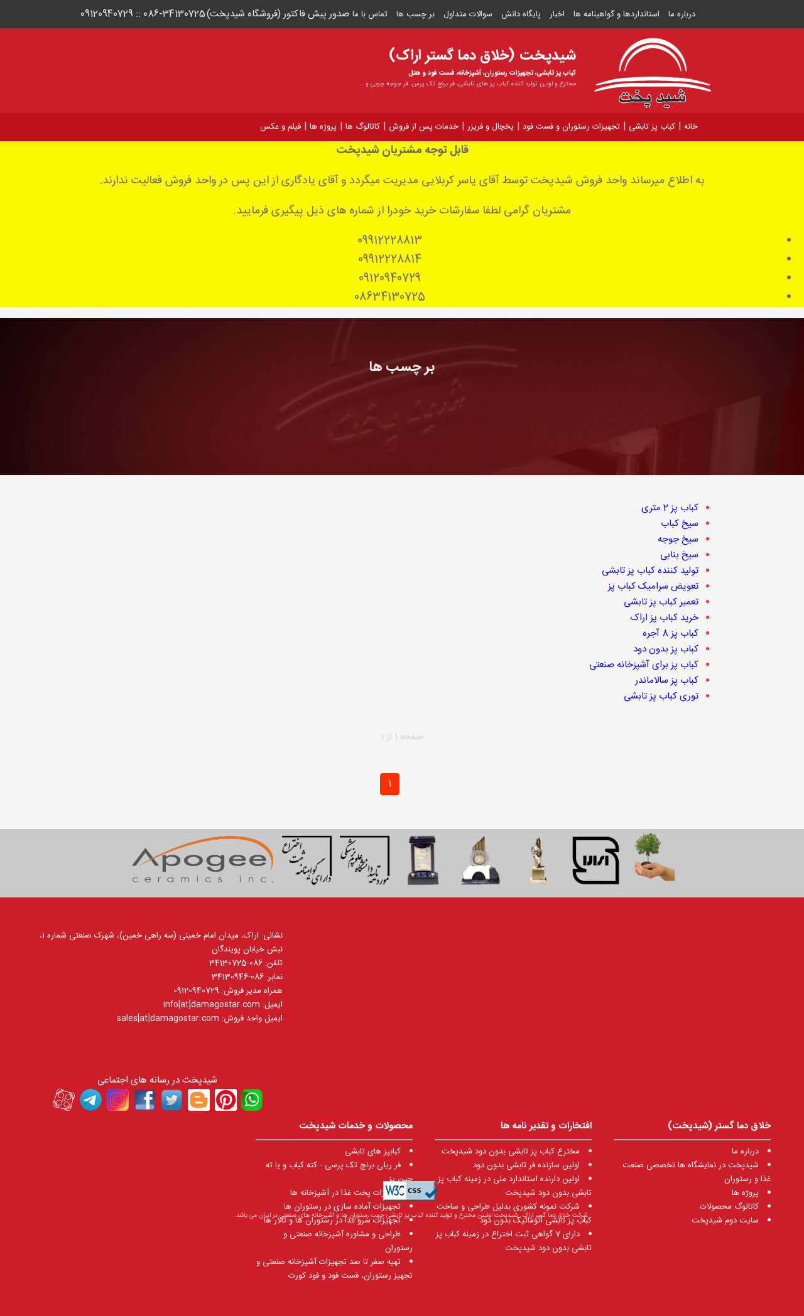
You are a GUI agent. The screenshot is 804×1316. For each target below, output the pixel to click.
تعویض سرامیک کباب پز (653, 586)
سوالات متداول (467, 14)
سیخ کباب (679, 524)
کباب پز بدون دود (665, 649)
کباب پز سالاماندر (666, 680)
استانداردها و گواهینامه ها (616, 14)
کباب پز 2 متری (669, 508)
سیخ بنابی (679, 555)
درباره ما (681, 14)
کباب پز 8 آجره (670, 633)
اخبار (557, 14)
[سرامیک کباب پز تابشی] (202, 863)
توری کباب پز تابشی (661, 696)
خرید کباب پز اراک (664, 618)
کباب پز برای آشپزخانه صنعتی (643, 665)
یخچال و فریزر (490, 127)
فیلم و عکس (280, 127)
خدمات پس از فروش (424, 127)
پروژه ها (323, 127)
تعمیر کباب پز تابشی (661, 602)
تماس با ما (370, 14)
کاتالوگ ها (362, 127)
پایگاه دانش (521, 14)
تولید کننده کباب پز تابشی (650, 571)
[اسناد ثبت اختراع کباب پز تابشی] (307, 863)
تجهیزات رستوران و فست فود (571, 127)
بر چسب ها (415, 14)
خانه (691, 127)
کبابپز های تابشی (373, 1151)
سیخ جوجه (678, 539)
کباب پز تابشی (652, 127)
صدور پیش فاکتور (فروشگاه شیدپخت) (278, 14)
